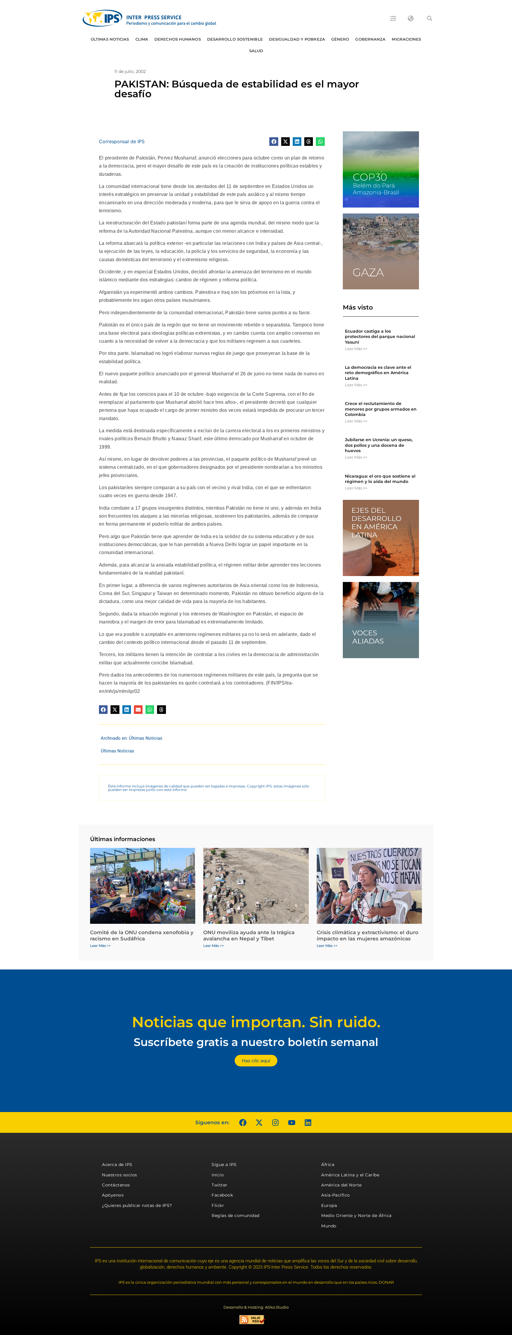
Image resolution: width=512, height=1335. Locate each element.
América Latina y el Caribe (350, 1175)
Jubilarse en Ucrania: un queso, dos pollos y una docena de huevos (378, 445)
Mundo (329, 1226)
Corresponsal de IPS (122, 141)
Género (340, 39)
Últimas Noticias (110, 39)
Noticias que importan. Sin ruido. (256, 1022)
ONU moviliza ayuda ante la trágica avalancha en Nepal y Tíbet (249, 935)
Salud (256, 50)
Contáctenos (116, 1185)
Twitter (220, 1185)
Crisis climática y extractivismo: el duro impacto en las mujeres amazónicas (367, 935)
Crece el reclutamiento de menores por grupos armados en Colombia (381, 409)
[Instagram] (275, 1122)
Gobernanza (370, 39)
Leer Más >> (356, 348)
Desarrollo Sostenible (235, 39)
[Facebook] (242, 1122)
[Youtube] (291, 1122)
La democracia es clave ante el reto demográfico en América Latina (378, 373)
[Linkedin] (307, 1122)
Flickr (218, 1205)
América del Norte (341, 1185)
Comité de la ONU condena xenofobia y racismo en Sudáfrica (141, 935)
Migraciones (406, 39)
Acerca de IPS (117, 1164)
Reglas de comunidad (236, 1215)
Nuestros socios (119, 1175)
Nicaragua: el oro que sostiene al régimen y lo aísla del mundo (380, 478)
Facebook (222, 1195)
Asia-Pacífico (335, 1195)
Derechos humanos (177, 39)
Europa (329, 1205)
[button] (429, 18)
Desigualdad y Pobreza (297, 39)
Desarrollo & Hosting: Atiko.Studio (256, 1307)
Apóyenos (113, 1195)
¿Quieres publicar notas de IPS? (137, 1205)
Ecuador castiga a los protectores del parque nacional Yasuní (380, 336)
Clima (141, 39)
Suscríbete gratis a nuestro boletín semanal (256, 1042)
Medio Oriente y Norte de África (356, 1215)
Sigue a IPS (224, 1164)
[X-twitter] (259, 1122)
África (327, 1164)
